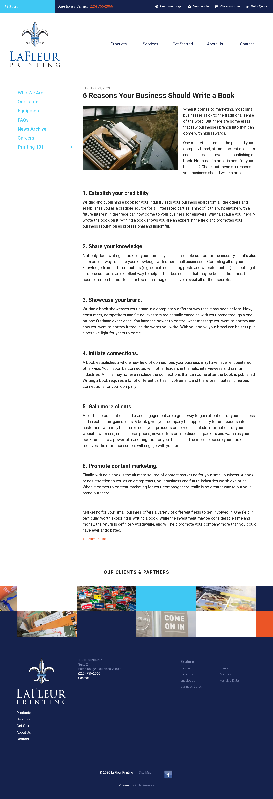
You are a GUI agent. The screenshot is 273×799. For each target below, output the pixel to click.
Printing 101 (31, 147)
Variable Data (229, 680)
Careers (26, 138)
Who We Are (30, 93)
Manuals (226, 674)
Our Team (28, 102)
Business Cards (191, 686)
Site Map (145, 772)
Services (150, 44)
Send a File (201, 6)
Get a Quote (259, 6)
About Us (215, 44)
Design (185, 668)
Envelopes (187, 680)
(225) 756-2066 (101, 6)
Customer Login (171, 6)
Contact (247, 44)
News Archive (32, 129)
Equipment (29, 111)
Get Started (183, 44)
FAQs (23, 120)
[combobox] (27, 6)
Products (119, 44)
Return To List (96, 539)
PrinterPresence (144, 785)
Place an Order (230, 6)
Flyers (224, 668)
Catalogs (186, 674)
